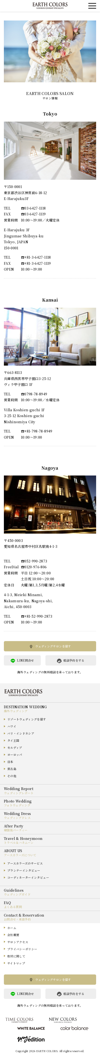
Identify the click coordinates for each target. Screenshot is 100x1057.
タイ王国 (13, 740)
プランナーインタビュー (23, 870)
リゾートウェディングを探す (26, 719)
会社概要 (13, 935)
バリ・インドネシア (20, 733)
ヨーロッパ (14, 754)
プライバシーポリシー (22, 949)
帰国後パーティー (16, 830)
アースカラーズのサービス (25, 863)
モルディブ (14, 747)
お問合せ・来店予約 (17, 919)
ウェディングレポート (19, 793)
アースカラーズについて (20, 855)
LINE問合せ (25, 660)
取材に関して (16, 956)
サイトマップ (16, 963)
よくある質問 (13, 907)
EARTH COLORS (47, 1051)
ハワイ (11, 726)
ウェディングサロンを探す (53, 646)
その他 (11, 776)
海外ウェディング (16, 711)
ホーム (11, 928)
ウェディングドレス (17, 817)
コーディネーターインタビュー (28, 877)
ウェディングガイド (17, 894)
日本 (10, 762)
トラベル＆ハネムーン (19, 842)
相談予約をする (73, 660)
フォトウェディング (17, 805)
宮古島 (11, 769)
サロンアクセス (17, 942)
